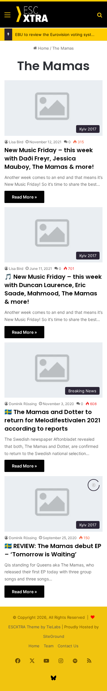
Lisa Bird (16, 142)
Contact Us (68, 645)
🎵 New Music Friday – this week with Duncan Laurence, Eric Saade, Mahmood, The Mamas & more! (53, 289)
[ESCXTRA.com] (32, 14)
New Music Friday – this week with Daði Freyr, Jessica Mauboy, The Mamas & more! (49, 158)
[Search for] (100, 16)
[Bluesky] (53, 678)
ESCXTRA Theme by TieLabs (34, 626)
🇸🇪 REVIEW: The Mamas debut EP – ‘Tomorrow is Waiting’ (52, 550)
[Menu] (7, 16)
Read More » (24, 196)
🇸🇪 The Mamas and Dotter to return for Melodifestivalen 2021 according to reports (52, 420)
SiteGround (53, 636)
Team (49, 645)
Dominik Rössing (23, 404)
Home (43, 48)
